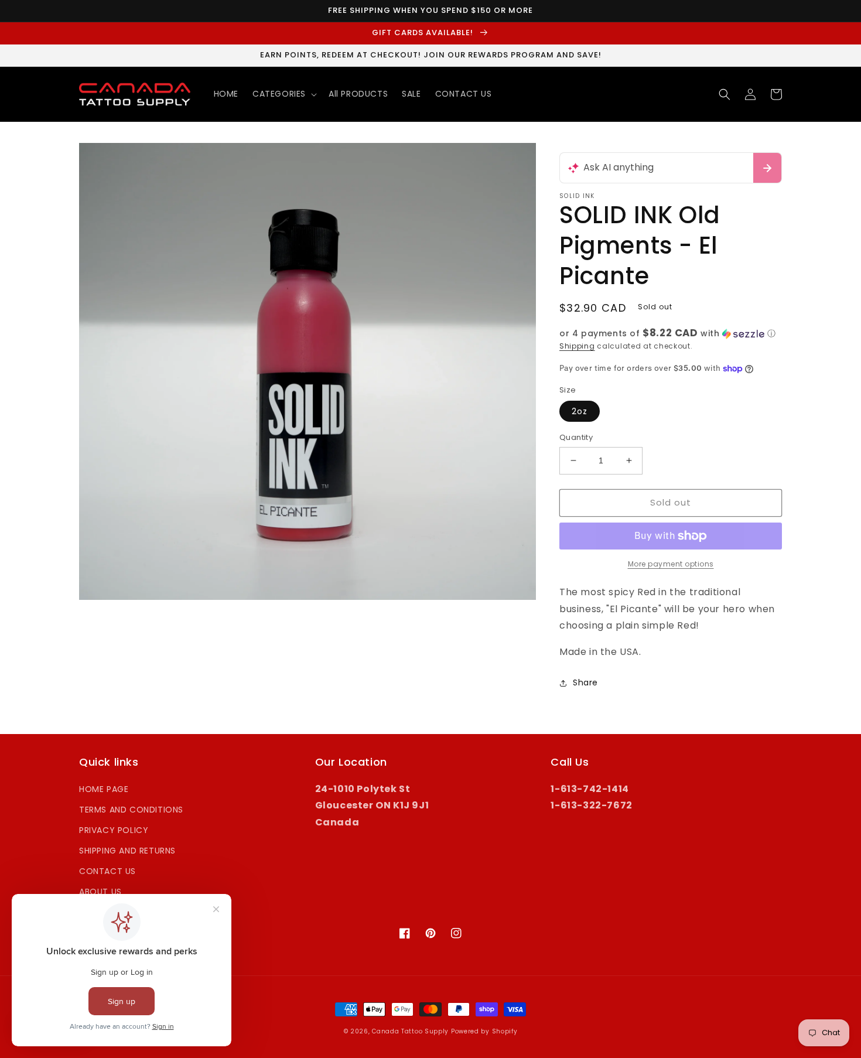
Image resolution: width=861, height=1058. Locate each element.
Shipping (577, 346)
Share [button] (585, 682)
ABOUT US (100, 891)
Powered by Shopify (484, 1031)
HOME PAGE (103, 789)
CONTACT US (107, 871)
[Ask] (767, 168)
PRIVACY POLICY (113, 830)
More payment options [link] (671, 564)
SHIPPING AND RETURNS (127, 850)
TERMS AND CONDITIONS (131, 809)
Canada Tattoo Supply (410, 1031)
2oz (579, 411)
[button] (283, 93)
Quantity (576, 437)
